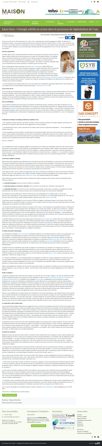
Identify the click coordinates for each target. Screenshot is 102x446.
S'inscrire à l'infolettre (88, 35)
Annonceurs (80, 425)
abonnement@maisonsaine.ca (11, 417)
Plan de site (80, 429)
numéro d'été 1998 (51, 197)
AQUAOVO (13, 108)
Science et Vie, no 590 (44, 85)
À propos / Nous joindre (10, 2)
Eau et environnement (45, 34)
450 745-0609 (8, 414)
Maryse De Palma (81, 418)
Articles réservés (35, 22)
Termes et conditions (82, 431)
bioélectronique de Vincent (29, 175)
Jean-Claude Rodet (23, 234)
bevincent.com (59, 210)
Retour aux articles (10, 395)
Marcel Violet (52, 253)
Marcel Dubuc (49, 241)
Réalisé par (91, 443)
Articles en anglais (82, 416)
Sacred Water (39, 279)
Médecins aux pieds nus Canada (57, 239)
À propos (79, 414)
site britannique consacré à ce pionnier (52, 77)
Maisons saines (71, 34)
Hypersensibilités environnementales (59, 34)
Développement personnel (84, 420)
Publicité (79, 422)
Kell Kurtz (17, 279)
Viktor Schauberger (36, 66)
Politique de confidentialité (84, 433)
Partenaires (80, 424)
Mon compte (22, 2)
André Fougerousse (46, 219)
